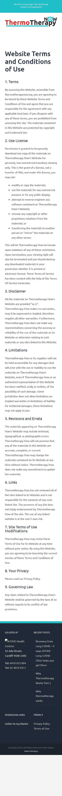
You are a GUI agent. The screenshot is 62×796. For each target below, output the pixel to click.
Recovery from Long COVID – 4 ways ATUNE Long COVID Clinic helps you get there (45, 653)
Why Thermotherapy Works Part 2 (45, 678)
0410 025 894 (18, 663)
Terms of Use (41, 728)
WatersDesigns (31, 751)
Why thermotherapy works (45, 695)
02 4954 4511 (18, 667)
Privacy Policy (42, 723)
